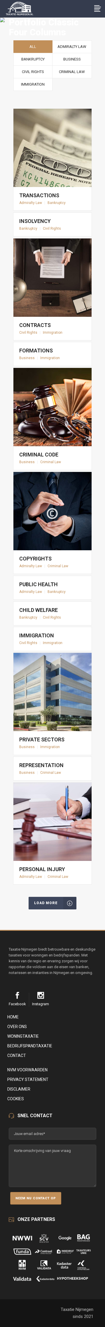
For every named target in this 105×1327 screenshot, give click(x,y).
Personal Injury (42, 869)
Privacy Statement (27, 1079)
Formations (36, 350)
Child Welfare (38, 610)
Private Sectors (41, 739)
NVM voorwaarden (27, 1070)
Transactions (39, 195)
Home (13, 1017)
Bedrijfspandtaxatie (29, 1046)
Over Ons (17, 1026)
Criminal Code (38, 454)
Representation (41, 765)
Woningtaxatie (23, 1036)
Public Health (38, 584)
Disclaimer (18, 1089)
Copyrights (35, 559)
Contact (16, 1055)
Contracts (35, 325)
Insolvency (35, 221)
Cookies (15, 1098)
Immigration (36, 635)
